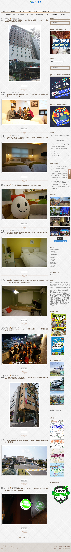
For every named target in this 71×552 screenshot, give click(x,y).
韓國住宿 (36, 11)
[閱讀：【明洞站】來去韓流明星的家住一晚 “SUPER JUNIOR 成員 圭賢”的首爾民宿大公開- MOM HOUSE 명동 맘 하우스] (24, 124)
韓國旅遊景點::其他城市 (60, 297)
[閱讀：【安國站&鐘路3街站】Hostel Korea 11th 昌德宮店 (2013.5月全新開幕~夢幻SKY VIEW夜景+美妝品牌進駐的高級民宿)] (24, 427)
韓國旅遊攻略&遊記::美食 (59, 291)
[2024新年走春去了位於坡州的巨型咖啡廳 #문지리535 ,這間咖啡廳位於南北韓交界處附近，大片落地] (55, 211)
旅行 (51, 285)
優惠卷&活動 (54, 254)
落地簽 (68, 288)
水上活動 (53, 287)
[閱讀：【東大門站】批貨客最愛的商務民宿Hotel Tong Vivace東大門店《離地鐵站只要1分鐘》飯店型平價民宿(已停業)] (24, 267)
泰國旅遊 (53, 265)
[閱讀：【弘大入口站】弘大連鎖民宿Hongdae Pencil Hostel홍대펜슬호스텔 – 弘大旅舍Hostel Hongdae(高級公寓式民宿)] (24, 524)
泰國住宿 (60, 287)
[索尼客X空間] (35, 2)
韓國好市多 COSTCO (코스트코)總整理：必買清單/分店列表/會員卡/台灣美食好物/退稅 (60, 150)
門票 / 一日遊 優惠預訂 (51, 14)
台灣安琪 (55, 181)
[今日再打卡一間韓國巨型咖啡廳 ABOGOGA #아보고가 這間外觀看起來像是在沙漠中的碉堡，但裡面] (65, 201)
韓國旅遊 (5, 11)
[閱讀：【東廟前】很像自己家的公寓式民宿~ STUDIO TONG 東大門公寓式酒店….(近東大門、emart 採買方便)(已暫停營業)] (24, 172)
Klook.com (52, 274)
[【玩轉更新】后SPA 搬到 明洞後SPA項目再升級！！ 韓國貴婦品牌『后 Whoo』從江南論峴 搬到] (65, 221)
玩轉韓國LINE (39, 14)
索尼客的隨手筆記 (10, 14)
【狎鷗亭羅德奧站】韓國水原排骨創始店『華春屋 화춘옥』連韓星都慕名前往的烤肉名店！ (60, 155)
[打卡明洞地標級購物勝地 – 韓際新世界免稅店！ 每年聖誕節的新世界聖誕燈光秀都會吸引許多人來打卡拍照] (65, 231)
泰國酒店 (64, 287)
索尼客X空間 (10, 547)
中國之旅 (53, 256)
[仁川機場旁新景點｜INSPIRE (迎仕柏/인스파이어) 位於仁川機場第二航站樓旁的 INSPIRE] (65, 211)
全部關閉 (57, 249)
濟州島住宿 (14, 438)
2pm (51, 282)
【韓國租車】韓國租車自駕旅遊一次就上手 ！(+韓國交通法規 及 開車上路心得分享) (60, 140)
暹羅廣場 (55, 285)
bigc (53, 282)
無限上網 (53, 288)
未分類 (13, 18)
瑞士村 (56, 288)
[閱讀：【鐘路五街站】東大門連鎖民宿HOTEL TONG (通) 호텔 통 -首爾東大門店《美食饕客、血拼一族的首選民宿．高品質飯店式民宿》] (24, 316)
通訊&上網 (21, 11)
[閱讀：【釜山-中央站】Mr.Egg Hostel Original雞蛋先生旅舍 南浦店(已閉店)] (24, 219)
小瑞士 (58, 284)
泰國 (57, 287)
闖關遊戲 (51, 290)
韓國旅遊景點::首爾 (60, 301)
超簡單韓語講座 (46, 11)
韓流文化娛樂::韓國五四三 (59, 305)
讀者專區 (53, 251)
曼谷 (62, 285)
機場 (51, 287)
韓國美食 (13, 11)
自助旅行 (62, 288)
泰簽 (67, 287)
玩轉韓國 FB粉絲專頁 (55, 410)
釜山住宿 (14, 184)
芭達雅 (65, 288)
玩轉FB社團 (30, 14)
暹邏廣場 (59, 285)
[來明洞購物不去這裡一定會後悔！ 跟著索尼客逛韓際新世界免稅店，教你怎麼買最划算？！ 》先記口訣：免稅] (55, 231)
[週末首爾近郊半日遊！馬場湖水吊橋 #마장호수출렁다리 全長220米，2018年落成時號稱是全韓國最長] (55, 201)
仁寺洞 (61, 282)
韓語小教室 (53, 263)
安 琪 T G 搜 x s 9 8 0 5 (59, 175)
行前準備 (29, 11)
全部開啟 (52, 249)
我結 (61, 284)
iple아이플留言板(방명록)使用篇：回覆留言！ (60, 177)
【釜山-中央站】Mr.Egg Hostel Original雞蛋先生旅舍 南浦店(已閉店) (23, 185)
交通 (59, 282)
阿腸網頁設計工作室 (66, 548)
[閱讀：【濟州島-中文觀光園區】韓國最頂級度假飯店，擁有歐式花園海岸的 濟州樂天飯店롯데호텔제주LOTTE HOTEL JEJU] (24, 475)
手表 (63, 284)
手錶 (65, 284)
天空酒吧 (55, 284)
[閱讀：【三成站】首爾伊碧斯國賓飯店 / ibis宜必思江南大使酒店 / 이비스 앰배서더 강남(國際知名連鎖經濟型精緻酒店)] (24, 81)
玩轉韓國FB (21, 14)
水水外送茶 (55, 171)
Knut (58, 548)
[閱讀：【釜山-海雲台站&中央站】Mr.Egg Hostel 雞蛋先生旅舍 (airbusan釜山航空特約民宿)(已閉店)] (24, 364)
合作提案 (63, 14)
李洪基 (69, 285)
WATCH (56, 282)
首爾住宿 (17, 18)
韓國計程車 (66, 302)
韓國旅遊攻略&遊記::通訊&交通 (60, 295)
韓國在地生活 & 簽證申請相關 (60, 11)
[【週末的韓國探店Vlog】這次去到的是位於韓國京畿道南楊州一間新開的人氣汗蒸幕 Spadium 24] (55, 221)
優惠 (64, 282)
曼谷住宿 (65, 285)
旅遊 (53, 285)
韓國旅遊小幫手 (54, 262)
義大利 (59, 288)
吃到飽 (67, 282)
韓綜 (55, 305)
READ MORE (24, 85)
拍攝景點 (68, 284)
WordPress (56, 546)
